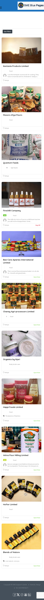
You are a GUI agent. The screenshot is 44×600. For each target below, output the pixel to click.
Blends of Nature (11, 552)
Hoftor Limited (10, 504)
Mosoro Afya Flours (12, 115)
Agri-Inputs (14, 168)
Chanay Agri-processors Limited (18, 311)
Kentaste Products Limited (16, 66)
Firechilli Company (12, 210)
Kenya (7, 80)
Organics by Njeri (11, 359)
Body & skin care (14, 364)
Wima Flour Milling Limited (15, 455)
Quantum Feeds (10, 162)
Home (22, 14)
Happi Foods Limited (13, 407)
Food (10, 71)
